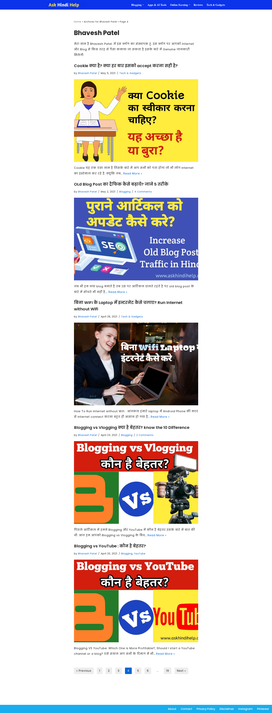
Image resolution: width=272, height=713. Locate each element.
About (172, 709)
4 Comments (143, 191)
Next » (181, 671)
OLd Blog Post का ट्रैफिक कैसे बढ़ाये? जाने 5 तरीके (121, 184)
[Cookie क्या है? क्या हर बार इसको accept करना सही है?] (136, 120)
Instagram (245, 709)
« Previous (83, 671)
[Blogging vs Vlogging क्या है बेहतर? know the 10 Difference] (136, 482)
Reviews (198, 5)
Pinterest (263, 709)
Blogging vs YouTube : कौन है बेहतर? (110, 546)
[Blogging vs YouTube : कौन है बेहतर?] (136, 601)
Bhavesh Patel (87, 73)
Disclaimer (227, 709)
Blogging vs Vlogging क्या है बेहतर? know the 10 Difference (131, 427)
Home (77, 21)
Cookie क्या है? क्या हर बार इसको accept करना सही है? (126, 66)
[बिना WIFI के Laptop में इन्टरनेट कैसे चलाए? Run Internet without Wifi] (136, 364)
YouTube (139, 553)
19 (167, 671)
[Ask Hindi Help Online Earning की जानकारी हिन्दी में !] (66, 5)
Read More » (132, 173)
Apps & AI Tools (157, 5)
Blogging (125, 191)
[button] (143, 5)
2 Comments (144, 435)
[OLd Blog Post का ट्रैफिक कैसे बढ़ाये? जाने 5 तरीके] (136, 239)
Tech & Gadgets (216, 5)
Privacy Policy (206, 709)
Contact (186, 709)
